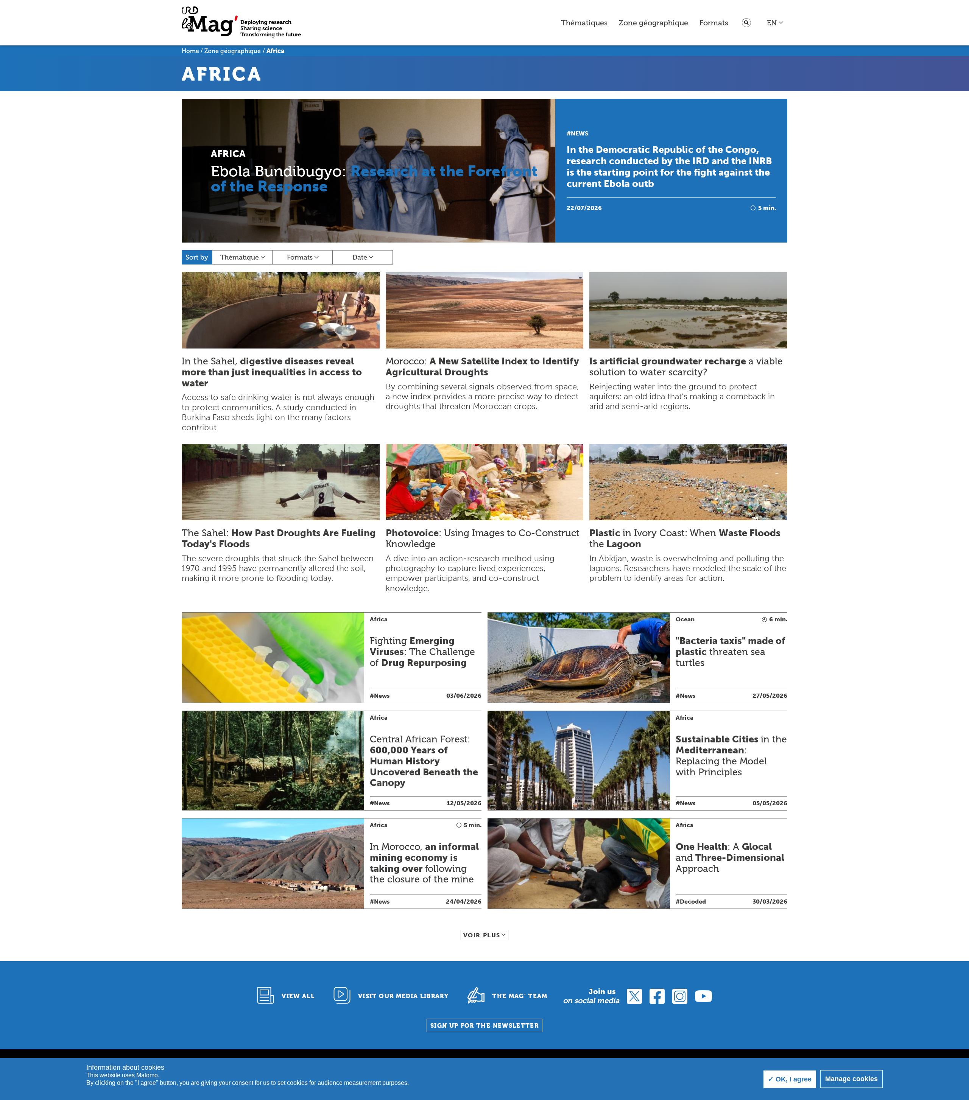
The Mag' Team (520, 996)
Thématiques (584, 22)
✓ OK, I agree (790, 1079)
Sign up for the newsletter (484, 1025)
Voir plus (481, 935)
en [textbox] (772, 22)
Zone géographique (653, 22)
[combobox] (775, 22)
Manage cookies (851, 1079)
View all (298, 996)
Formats (713, 22)
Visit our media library (403, 996)
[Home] (241, 22)
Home (190, 50)
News (579, 133)
